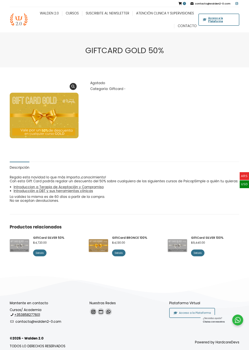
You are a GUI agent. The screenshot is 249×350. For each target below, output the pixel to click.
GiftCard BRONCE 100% (129, 238)
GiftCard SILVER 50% (48, 238)
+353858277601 (27, 314)
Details (40, 253)
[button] (73, 86)
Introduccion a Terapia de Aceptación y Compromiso (59, 187)
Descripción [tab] (19, 167)
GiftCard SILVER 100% (207, 238)
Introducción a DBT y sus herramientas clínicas (53, 191)
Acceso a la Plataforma (215, 20)
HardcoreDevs (227, 342)
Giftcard (116, 88)
